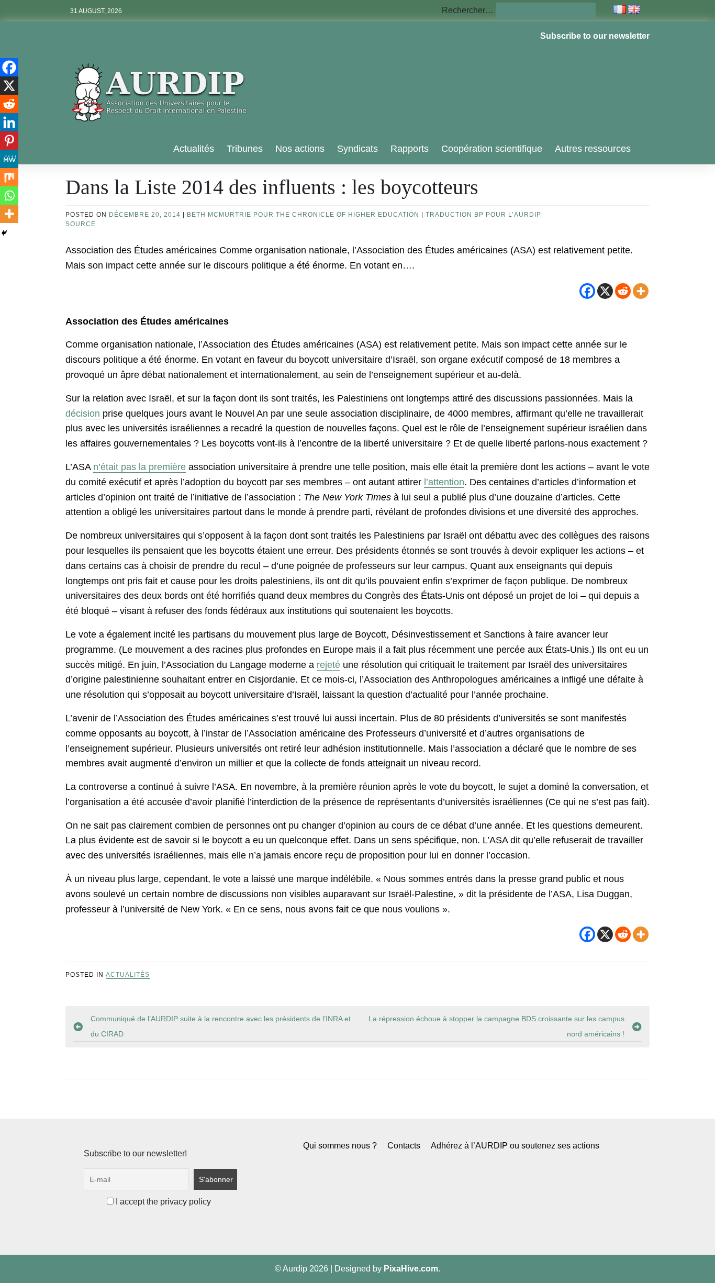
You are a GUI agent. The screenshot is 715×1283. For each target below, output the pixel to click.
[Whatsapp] (9, 195)
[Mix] (9, 177)
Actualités (193, 148)
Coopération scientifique (491, 148)
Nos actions (300, 148)
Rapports (409, 148)
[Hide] (4, 233)
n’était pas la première (139, 467)
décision (82, 413)
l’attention (444, 482)
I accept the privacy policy (162, 1201)
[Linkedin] (9, 122)
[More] (641, 291)
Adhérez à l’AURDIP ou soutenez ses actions (515, 1145)
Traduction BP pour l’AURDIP (483, 214)
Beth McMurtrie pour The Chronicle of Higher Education (303, 214)
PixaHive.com (411, 1268)
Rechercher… (468, 10)
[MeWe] (9, 159)
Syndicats (357, 148)
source (80, 224)
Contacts (403, 1145)
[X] (605, 291)
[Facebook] (587, 291)
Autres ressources (593, 148)
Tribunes (245, 148)
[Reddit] (623, 291)
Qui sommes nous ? (340, 1145)
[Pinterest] (9, 140)
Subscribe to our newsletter (595, 35)
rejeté (328, 665)
